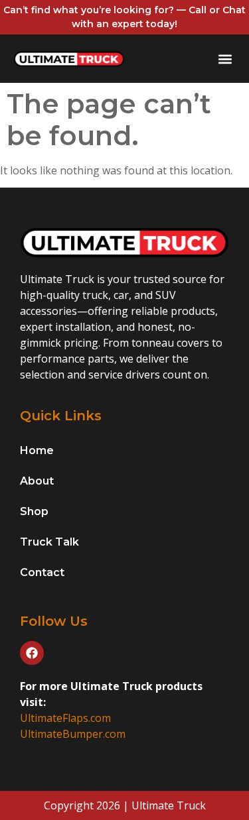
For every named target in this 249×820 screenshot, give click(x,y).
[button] (225, 59)
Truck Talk (49, 542)
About (37, 481)
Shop (34, 511)
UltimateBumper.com (72, 734)
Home (37, 450)
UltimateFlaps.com (65, 718)
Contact (42, 572)
